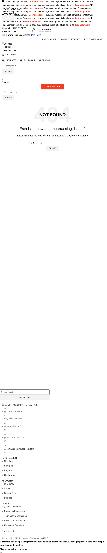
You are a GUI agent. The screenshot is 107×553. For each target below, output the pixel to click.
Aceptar (24, 549)
